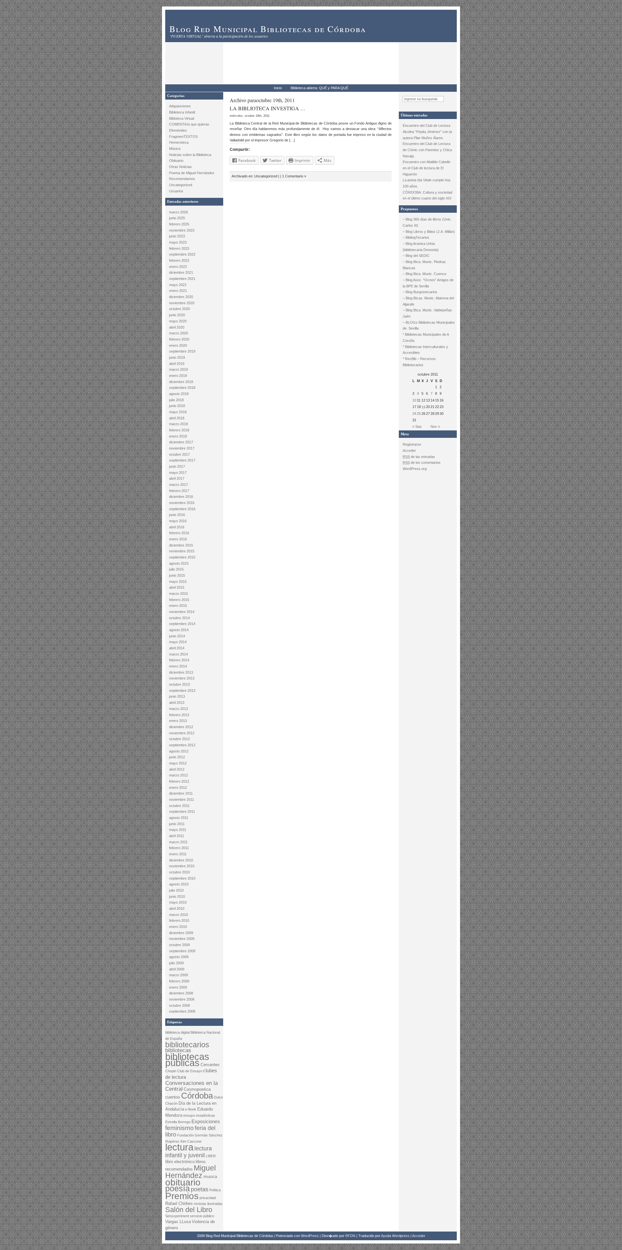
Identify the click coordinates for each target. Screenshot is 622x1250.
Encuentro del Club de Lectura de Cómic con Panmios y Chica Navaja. (427, 150)
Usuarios (176, 191)
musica (210, 1176)
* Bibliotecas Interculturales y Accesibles (425, 350)
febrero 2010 (179, 920)
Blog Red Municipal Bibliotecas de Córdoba (267, 28)
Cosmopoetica (197, 1089)
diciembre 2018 (181, 382)
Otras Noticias (180, 167)
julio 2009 (176, 963)
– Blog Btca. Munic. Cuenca (424, 274)
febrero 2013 (179, 715)
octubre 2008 (179, 1005)
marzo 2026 (178, 212)
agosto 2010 (179, 884)
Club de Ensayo (189, 1071)
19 (423, 407)
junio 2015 (177, 575)
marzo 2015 (178, 593)
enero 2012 (178, 787)
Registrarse (412, 444)
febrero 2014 (179, 660)
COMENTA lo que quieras (189, 124)
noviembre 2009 (181, 939)
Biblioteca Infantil (182, 112)
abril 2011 (176, 836)
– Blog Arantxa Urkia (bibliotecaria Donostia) (421, 247)
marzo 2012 (178, 775)
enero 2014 (178, 666)
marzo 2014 (178, 654)
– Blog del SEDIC (416, 256)
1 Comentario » (294, 176)
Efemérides (178, 130)
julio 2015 (176, 569)
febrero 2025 (179, 224)
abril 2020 (176, 327)
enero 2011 (178, 854)
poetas (199, 1189)
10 (414, 400)
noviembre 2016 (181, 503)
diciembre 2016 (181, 497)
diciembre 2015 (181, 545)
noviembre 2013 (181, 678)
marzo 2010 (178, 915)
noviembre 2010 (181, 866)
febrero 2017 (179, 491)
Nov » (435, 426)
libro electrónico (180, 1161)
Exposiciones (205, 1121)
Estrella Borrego (177, 1122)
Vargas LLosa (178, 1221)
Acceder (409, 450)
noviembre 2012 (181, 733)
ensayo (189, 1115)
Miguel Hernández (190, 1172)
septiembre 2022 (182, 254)
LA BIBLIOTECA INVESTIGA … (267, 108)
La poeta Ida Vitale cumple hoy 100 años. (427, 183)
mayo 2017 (178, 473)
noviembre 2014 (181, 612)
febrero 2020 (179, 339)
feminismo (179, 1127)
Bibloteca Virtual (181, 118)
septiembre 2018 (182, 388)
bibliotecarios (187, 1044)
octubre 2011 (179, 806)
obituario (183, 1182)
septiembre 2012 (182, 745)
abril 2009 (176, 969)
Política (215, 1190)
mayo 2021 (178, 285)
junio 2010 (177, 896)
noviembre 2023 (181, 230)
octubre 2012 (179, 739)
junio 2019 (177, 357)
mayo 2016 (178, 521)
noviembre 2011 (181, 799)
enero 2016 (178, 539)
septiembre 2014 (182, 624)
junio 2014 (177, 636)
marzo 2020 (178, 333)
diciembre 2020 (181, 297)
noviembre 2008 (181, 999)
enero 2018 (178, 436)
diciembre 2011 (181, 793)
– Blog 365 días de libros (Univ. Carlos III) (427, 222)
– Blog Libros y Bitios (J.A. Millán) (429, 232)
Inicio (278, 88)
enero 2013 (178, 721)
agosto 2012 (179, 751)
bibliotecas (178, 1050)
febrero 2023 (179, 248)
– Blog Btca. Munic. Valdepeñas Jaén (427, 313)
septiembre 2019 (182, 351)
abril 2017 (176, 478)
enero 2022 (178, 267)
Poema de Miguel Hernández (191, 173)
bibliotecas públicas (187, 1060)
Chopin (170, 1071)
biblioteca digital (177, 1032)
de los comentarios (422, 462)
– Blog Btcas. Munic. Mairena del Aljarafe (428, 301)
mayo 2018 (178, 412)
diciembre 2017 (181, 442)
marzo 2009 (178, 975)
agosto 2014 (179, 630)
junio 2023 (177, 236)
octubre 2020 (179, 309)
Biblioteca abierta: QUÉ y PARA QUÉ (319, 88)
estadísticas (205, 1115)
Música (174, 148)
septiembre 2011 (182, 811)
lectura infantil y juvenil (188, 1151)
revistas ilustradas (208, 1204)
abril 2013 (176, 702)
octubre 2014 (179, 618)
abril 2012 (176, 769)
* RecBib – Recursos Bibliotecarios (419, 362)
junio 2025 (177, 218)
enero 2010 (178, 927)
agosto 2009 (179, 957)
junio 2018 (177, 406)
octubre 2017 (179, 454)
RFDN (350, 1236)
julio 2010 (176, 890)
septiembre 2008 (182, 1011)
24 (414, 413)
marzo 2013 (178, 709)
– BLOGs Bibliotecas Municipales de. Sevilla (429, 325)
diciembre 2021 (181, 272)
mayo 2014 (178, 642)
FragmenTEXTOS (183, 136)
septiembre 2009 (182, 951)
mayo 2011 (177, 830)
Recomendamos (182, 179)
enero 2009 (178, 987)
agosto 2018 (179, 394)
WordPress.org (415, 469)
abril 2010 (176, 908)
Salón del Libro (188, 1210)
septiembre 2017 (182, 460)
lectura (179, 1147)
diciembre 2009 (181, 933)
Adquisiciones (180, 106)
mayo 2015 (178, 581)
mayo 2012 (178, 763)
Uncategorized (180, 185)
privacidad (208, 1198)
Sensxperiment (177, 1216)
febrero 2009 (179, 981)
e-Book (190, 1109)
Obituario (176, 160)
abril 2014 (176, 648)
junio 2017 (177, 466)
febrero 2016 (179, 533)
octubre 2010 (179, 872)
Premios (182, 1196)
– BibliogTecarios (416, 237)
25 (419, 413)
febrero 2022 (179, 260)
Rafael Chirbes (179, 1203)
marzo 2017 (178, 485)
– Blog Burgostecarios (420, 292)
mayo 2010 (178, 902)
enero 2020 (178, 345)
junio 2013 (177, 696)
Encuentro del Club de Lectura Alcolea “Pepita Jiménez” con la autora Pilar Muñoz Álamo (427, 131)
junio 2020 (177, 315)
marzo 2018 (178, 424)
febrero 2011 (179, 848)
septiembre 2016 (182, 509)
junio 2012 (177, 757)
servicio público (202, 1216)
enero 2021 (178, 291)
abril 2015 (176, 587)
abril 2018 (176, 418)
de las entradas (419, 457)
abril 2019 (176, 364)
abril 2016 (176, 527)
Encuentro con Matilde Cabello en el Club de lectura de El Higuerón (426, 168)
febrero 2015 (179, 600)
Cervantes (210, 1064)
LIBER (211, 1156)
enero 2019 (178, 376)
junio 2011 (177, 824)
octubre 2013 (179, 684)
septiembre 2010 (182, 878)
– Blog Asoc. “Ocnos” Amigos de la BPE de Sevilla (428, 283)
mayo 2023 (178, 242)
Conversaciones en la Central (191, 1086)
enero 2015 (178, 605)
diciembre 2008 (181, 993)
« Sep (416, 426)
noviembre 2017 (181, 448)
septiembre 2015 (182, 557)
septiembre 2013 (182, 690)
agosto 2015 (179, 563)
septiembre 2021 (182, 279)
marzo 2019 (178, 369)
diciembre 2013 (181, 672)
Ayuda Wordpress (395, 1236)
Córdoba (197, 1095)
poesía (177, 1188)
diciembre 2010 (181, 860)
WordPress (310, 1236)
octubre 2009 (179, 945)
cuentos (172, 1097)
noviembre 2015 (181, 551)
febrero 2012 (179, 781)
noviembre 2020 (181, 303)
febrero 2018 (179, 430)
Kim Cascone (191, 1141)
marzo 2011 (178, 842)
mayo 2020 (178, 321)
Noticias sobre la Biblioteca (190, 155)
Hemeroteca (179, 142)
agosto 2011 (178, 818)
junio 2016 (177, 515)
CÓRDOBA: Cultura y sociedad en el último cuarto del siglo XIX (427, 195)
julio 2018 (176, 400)
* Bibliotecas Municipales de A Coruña (426, 337)
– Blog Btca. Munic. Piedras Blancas (424, 265)
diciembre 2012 (181, 727)
